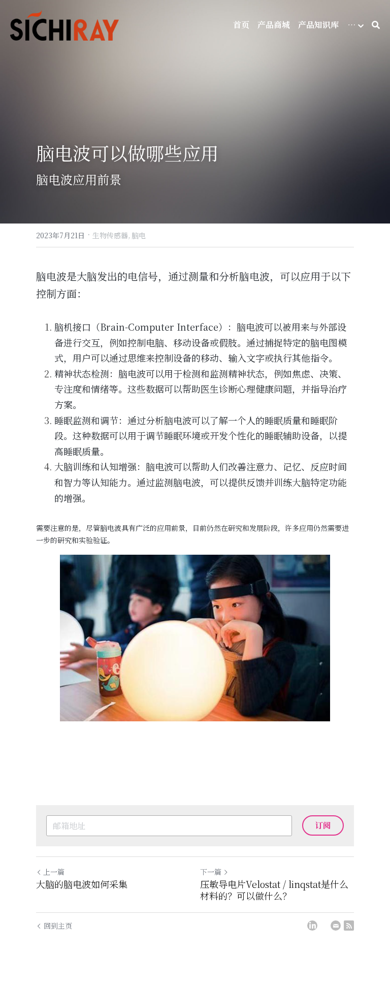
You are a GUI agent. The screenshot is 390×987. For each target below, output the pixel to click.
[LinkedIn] (312, 925)
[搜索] (376, 25)
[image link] (195, 637)
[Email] (336, 925)
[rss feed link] (349, 925)
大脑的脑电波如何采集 (81, 884)
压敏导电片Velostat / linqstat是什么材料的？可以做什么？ (274, 889)
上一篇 (53, 872)
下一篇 (210, 872)
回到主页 (58, 925)
